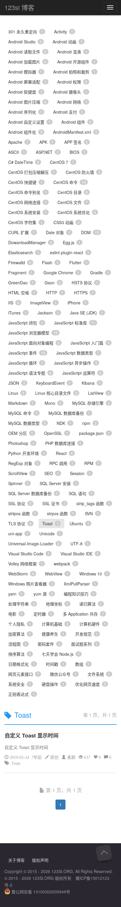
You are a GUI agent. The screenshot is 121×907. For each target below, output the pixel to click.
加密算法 (19, 634)
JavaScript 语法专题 (29, 373)
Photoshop (21, 443)
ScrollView (20, 473)
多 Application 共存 (83, 614)
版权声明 (40, 860)
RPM (92, 463)
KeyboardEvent (53, 383)
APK (46, 142)
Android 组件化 (25, 132)
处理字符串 (21, 604)
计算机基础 (55, 624)
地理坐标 (57, 604)
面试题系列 (84, 644)
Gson (53, 283)
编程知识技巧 (79, 594)
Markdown (21, 403)
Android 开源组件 (76, 62)
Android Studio (25, 42)
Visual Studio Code (29, 554)
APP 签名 (76, 142)
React (64, 453)
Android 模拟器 (25, 72)
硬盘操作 (53, 684)
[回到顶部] (103, 853)
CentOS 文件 (73, 202)
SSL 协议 (19, 503)
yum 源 (43, 594)
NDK (64, 423)
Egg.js (71, 242)
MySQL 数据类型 (27, 423)
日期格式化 (21, 664)
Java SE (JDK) (86, 313)
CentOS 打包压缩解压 (31, 172)
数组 (82, 664)
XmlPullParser (80, 584)
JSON (16, 383)
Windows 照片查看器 (30, 584)
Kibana (91, 383)
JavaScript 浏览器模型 (33, 333)
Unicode (50, 533)
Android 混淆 (72, 52)
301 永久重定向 (25, 32)
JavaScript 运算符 (81, 373)
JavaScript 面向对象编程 (34, 343)
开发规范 (86, 634)
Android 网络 (72, 102)
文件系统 (99, 674)
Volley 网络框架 (25, 564)
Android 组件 (76, 122)
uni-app (18, 533)
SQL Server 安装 (58, 483)
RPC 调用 (61, 463)
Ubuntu (79, 523)
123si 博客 (19, 7)
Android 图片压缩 (27, 102)
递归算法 (90, 604)
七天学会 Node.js (61, 654)
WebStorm (21, 574)
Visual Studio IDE (79, 554)
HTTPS (84, 293)
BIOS (77, 152)
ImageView (43, 303)
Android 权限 (72, 82)
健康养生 (53, 634)
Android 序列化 (25, 112)
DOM (90, 232)
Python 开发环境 (26, 453)
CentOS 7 (62, 162)
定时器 (42, 614)
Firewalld (19, 262)
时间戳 (55, 664)
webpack (65, 564)
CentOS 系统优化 (77, 212)
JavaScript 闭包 (25, 323)
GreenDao (21, 283)
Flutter (78, 262)
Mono (53, 403)
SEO (51, 473)
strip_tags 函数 (93, 503)
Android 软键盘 (25, 92)
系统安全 (19, 684)
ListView (99, 393)
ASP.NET (47, 152)
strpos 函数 (60, 513)
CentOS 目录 (73, 192)
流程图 (17, 644)
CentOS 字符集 (25, 222)
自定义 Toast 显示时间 (31, 735)
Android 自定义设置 (29, 122)
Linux (16, 393)
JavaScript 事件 (26, 353)
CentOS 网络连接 (27, 202)
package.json (94, 433)
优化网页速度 (90, 684)
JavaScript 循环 (25, 363)
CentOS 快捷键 (25, 182)
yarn (15, 594)
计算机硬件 (92, 624)
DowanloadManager (30, 242)
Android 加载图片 (27, 62)
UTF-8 (79, 544)
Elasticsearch (23, 252)
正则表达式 (21, 694)
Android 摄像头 (70, 92)
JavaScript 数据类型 (77, 353)
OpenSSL (56, 433)
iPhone (77, 303)
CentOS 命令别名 (27, 192)
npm (89, 423)
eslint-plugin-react (69, 252)
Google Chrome (61, 272)
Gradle (99, 272)
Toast (50, 523)
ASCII (16, 152)
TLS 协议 (19, 523)
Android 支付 (68, 112)
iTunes (17, 313)
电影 (15, 614)
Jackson (48, 313)
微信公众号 (63, 674)
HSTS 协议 (85, 283)
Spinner (18, 483)
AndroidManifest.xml (75, 132)
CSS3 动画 (66, 222)
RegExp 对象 (23, 463)
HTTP (54, 293)
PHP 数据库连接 (63, 443)
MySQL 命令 (23, 413)
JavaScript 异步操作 (75, 363)
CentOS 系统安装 (27, 212)
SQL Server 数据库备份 (33, 493)
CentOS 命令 (69, 182)
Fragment (20, 272)
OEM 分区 (20, 433)
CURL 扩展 (21, 232)
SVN (92, 513)
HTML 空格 (21, 293)
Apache (18, 142)
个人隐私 (19, 624)
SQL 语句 (81, 493)
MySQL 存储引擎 (91, 403)
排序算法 (19, 654)
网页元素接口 (23, 674)
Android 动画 (68, 42)
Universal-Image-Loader (34, 544)
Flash (50, 262)
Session (80, 473)
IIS (13, 303)
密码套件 (49, 644)
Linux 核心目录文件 (56, 393)
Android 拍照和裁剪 (74, 72)
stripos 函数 (22, 513)
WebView (56, 574)
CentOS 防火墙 (83, 172)
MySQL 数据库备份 (69, 413)
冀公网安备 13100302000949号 (40, 892)
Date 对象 (58, 232)
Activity (63, 32)
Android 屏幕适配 (27, 82)
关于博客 (16, 860)
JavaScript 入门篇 (90, 343)
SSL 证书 (53, 503)
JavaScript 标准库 (74, 323)
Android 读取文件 (27, 52)
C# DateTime (23, 162)
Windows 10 (93, 574)
